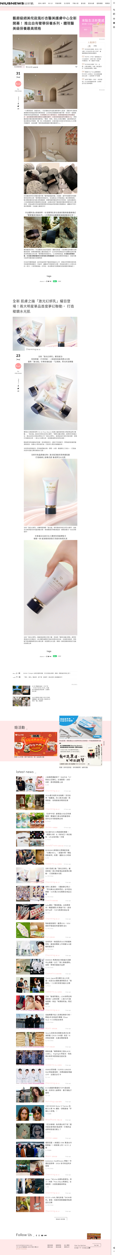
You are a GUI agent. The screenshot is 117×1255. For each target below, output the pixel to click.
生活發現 (67, 3)
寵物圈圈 (100, 3)
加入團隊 (67, 1245)
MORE (104, 743)
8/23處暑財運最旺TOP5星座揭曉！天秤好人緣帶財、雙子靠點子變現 (58, 1090)
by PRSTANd (49, 876)
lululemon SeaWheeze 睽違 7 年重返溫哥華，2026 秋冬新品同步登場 (58, 1163)
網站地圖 (58, 1247)
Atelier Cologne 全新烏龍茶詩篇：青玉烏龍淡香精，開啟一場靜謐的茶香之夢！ (47, 673)
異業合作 (67, 1247)
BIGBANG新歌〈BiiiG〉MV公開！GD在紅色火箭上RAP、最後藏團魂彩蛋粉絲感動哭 (92, 51)
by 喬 (47, 785)
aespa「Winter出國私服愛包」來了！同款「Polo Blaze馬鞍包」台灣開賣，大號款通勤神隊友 (58, 1182)
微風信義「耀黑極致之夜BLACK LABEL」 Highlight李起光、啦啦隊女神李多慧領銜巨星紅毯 (58, 1054)
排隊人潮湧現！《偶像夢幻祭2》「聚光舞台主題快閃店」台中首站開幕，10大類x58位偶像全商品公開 (58, 890)
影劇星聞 (58, 3)
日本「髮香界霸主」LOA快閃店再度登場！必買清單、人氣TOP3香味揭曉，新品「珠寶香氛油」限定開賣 (58, 1000)
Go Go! (96, 1245)
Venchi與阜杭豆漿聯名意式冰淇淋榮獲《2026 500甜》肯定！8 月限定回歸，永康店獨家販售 (57, 1035)
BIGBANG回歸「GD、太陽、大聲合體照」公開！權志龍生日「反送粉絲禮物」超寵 (92, 66)
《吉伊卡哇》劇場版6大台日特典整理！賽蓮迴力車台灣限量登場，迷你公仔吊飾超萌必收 (58, 816)
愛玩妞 (83, 3)
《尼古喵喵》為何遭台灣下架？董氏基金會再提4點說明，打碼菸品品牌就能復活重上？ (58, 1127)
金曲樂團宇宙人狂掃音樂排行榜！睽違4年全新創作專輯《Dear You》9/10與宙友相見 (58, 1017)
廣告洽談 (50, 1247)
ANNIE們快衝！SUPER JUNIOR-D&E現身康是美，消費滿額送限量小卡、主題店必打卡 (58, 1072)
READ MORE (60, 1219)
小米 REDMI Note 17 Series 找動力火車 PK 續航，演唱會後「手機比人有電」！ (58, 1108)
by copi (47, 803)
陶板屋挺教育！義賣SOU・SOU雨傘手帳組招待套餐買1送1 (57, 925)
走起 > (86, 29)
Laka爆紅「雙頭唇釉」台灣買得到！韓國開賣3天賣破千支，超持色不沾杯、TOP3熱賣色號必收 (58, 907)
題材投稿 (50, 1245)
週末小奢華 (42, 3)
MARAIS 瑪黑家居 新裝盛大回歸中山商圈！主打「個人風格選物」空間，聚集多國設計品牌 (58, 962)
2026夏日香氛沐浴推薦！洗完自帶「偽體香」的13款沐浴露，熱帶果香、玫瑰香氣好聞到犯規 (58, 798)
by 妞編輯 (48, 1113)
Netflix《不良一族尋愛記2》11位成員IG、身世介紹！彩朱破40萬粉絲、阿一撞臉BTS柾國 (92, 58)
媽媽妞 (107, 3)
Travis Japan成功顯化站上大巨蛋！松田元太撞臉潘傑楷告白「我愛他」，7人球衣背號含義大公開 (58, 981)
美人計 (50, 3)
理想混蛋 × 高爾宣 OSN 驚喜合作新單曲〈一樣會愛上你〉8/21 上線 (58, 1145)
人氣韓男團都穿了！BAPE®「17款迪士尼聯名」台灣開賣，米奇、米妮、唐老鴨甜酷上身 (58, 779)
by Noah (48, 821)
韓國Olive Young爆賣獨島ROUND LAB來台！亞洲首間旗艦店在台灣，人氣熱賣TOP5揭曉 (92, 74)
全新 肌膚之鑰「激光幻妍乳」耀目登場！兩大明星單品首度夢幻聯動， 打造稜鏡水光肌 (58, 871)
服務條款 (58, 1245)
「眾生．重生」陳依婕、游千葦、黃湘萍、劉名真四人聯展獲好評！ (43, 677)
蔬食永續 (91, 3)
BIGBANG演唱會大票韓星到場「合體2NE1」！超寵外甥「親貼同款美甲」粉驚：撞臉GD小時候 (58, 853)
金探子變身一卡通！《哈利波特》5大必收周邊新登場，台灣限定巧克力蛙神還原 (92, 81)
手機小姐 (76, 3)
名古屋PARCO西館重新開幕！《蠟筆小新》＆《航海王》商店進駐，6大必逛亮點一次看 (58, 834)
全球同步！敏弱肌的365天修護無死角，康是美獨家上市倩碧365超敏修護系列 (58, 944)
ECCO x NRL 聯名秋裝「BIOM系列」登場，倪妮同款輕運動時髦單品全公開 (58, 1200)
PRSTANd (18, 91)
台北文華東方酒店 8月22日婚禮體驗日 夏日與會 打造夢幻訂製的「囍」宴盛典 (41, 699)
